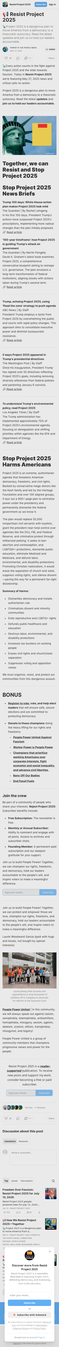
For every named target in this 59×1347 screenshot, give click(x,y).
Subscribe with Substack (31, 1314)
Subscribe (29, 1302)
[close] (49, 1251)
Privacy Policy (39, 1328)
